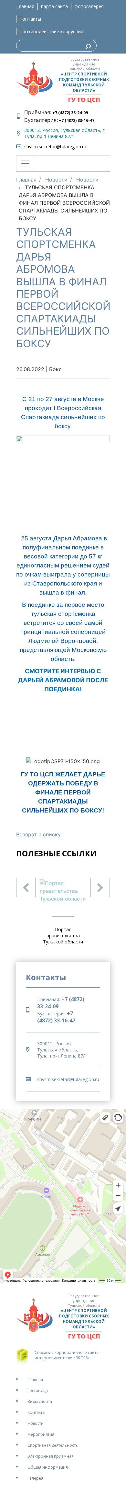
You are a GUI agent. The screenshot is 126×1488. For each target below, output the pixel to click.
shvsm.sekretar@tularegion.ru (55, 146)
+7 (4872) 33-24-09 (69, 112)
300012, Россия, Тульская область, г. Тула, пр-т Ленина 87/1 (65, 133)
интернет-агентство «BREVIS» (62, 1358)
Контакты (30, 19)
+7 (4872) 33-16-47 (76, 120)
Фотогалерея (89, 6)
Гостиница (37, 1390)
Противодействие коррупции (51, 31)
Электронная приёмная (50, 1456)
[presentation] (26, 887)
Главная (25, 6)
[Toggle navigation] (25, 163)
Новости (35, 1423)
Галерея (35, 1478)
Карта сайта (54, 6)
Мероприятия (40, 1434)
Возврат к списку (38, 834)
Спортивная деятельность (52, 1445)
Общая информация (47, 1467)
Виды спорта (39, 1401)
